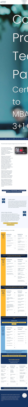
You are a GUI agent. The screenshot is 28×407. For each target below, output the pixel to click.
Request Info (24, 0)
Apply (24, 3)
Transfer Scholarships (14, 190)
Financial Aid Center (10, 224)
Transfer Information (6, 190)
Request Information (22, 190)
